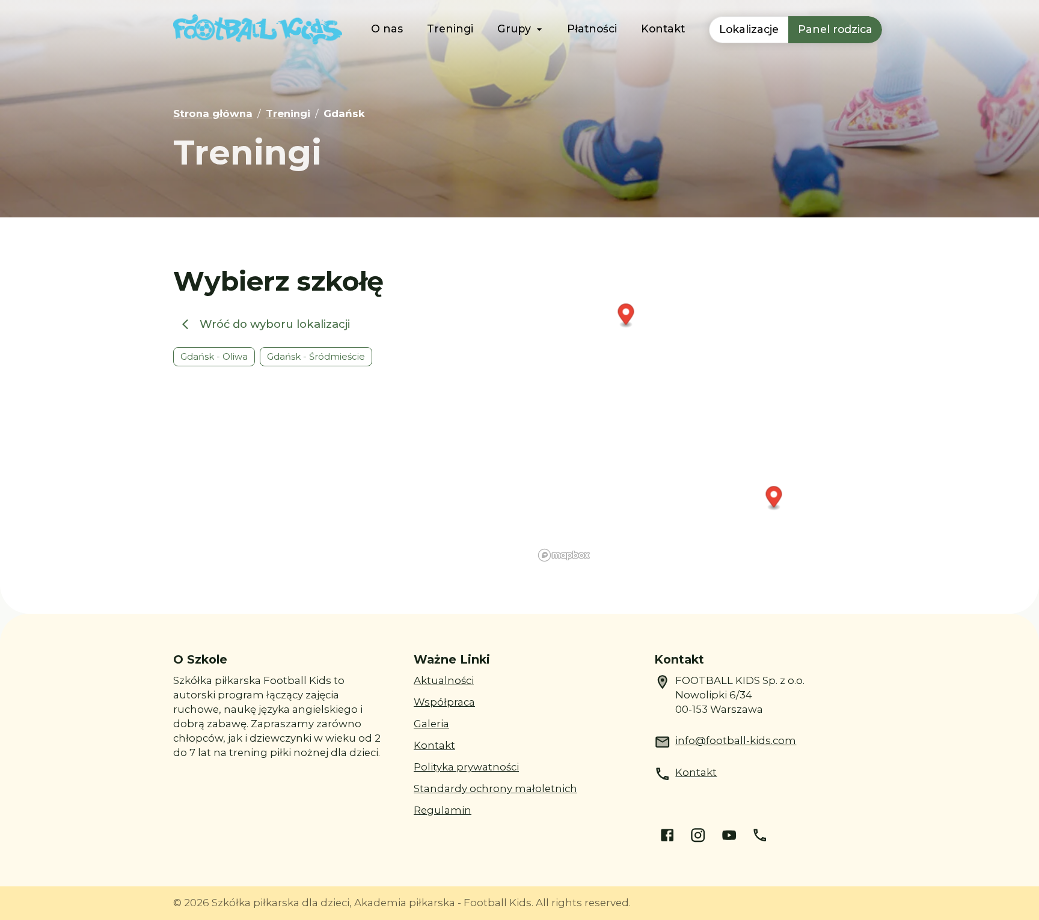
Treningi (450, 28)
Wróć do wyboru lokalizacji (275, 324)
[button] (626, 315)
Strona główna (213, 113)
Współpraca (444, 702)
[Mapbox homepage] (564, 555)
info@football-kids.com (735, 740)
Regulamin (442, 810)
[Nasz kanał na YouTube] (729, 835)
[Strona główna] (257, 29)
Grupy (514, 28)
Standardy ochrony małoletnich (495, 788)
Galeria (431, 724)
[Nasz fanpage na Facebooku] (667, 835)
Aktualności (444, 680)
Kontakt (663, 28)
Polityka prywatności (466, 767)
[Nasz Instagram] (698, 835)
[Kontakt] (760, 835)
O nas (387, 28)
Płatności (592, 28)
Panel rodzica (835, 29)
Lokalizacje (749, 29)
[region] (700, 415)
